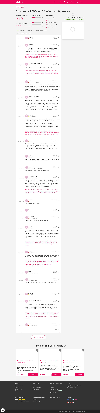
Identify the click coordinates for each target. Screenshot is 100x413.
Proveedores (53, 386)
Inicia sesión (73, 2)
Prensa (17, 387)
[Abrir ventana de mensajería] (3, 410)
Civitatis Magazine (37, 387)
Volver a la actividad (20, 7)
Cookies (83, 411)
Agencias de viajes (54, 389)
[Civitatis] (19, 2)
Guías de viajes (36, 389)
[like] (37, 350)
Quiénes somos (18, 386)
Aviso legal (70, 411)
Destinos (35, 386)
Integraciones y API (54, 390)
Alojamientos (53, 392)
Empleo (52, 394)
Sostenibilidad (18, 389)
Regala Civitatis (18, 390)
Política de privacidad (77, 411)
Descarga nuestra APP (39, 397)
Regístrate (80, 2)
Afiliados (52, 387)
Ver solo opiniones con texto (24, 33)
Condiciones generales (62, 411)
